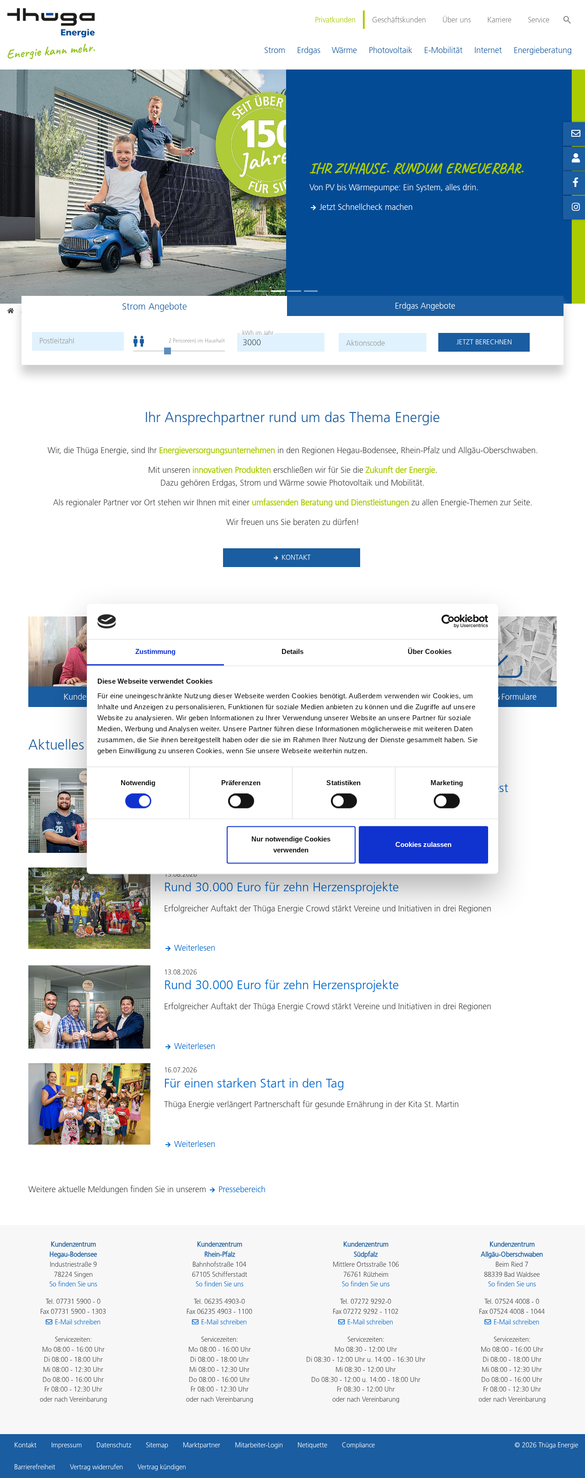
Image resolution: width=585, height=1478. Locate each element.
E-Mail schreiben (78, 1322)
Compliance (358, 1445)
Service (538, 19)
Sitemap (157, 1445)
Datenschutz (113, 1445)
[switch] (241, 801)
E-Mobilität (443, 50)
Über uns (456, 19)
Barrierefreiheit (34, 1467)
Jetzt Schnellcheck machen (366, 207)
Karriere (499, 19)
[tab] (154, 306)
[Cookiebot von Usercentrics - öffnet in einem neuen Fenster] (448, 621)
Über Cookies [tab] (430, 651)
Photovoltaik (390, 50)
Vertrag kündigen (162, 1467)
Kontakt (296, 557)
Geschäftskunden (399, 19)
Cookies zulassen (423, 844)
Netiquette (312, 1445)
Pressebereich (242, 1189)
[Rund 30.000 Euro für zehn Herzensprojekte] (89, 907)
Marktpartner (201, 1445)
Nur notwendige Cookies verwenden (290, 844)
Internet (488, 50)
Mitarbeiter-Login (259, 1445)
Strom (274, 50)
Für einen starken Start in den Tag (254, 1083)
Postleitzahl (56, 340)
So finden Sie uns (73, 1284)
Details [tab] (293, 651)
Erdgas (308, 50)
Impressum (66, 1445)
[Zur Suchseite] (567, 15)
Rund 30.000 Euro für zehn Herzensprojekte (281, 886)
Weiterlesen (194, 947)
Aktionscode (365, 343)
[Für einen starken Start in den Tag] (89, 1103)
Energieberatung (543, 50)
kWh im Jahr (257, 332)
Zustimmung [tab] (155, 651)
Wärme (344, 50)
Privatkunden (335, 19)
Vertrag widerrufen (96, 1467)
